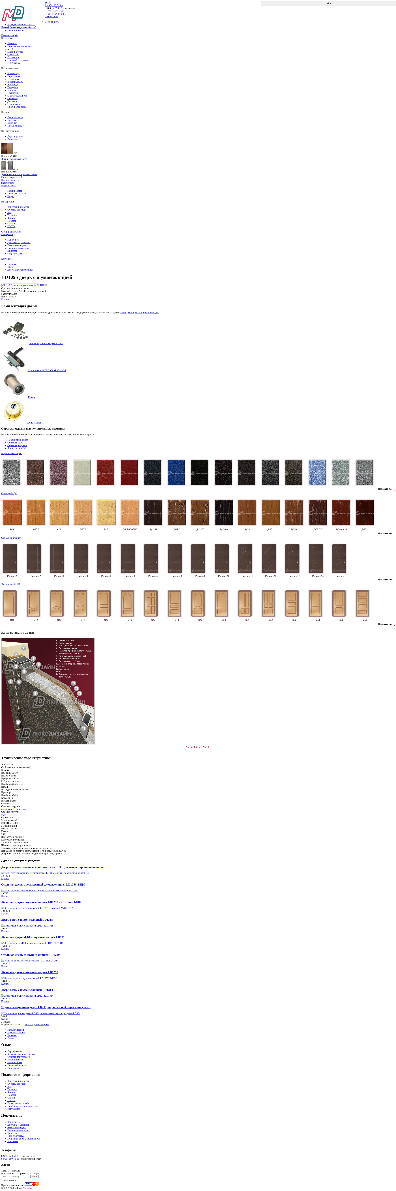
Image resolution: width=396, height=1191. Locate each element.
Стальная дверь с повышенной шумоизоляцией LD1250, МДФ (43, 884)
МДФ (10, 49)
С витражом (13, 63)
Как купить (7, 234)
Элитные (12, 123)
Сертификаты (14, 1051)
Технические (14, 104)
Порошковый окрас (17, 440)
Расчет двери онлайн (18, 1103)
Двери (10, 267)
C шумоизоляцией (17, 95)
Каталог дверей (9, 35)
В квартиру (13, 73)
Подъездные (13, 76)
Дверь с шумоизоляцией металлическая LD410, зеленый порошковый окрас (52, 867)
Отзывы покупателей (18, 1057)
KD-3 (206, 746)
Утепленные (14, 93)
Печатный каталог (17, 193)
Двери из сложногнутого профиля (19, 174)
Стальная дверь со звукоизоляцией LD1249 (30, 954)
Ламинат (12, 43)
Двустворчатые (15, 136)
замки (123, 312)
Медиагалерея (8, 185)
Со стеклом (13, 57)
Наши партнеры (15, 30)
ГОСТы (11, 226)
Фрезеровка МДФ (16, 448)
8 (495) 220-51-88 (10, 1156)
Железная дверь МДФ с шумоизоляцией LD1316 (33, 937)
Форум (11, 218)
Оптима (11, 120)
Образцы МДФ (15, 442)
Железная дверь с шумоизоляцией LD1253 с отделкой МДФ (41, 902)
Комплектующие (16, 1032)
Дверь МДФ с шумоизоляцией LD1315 (27, 919)
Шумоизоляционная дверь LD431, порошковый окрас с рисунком (45, 1007)
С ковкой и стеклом (17, 60)
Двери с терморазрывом (14, 159)
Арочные (12, 139)
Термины (12, 215)
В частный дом (15, 81)
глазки (138, 312)
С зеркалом (13, 54)
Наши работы (14, 190)
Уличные (12, 90)
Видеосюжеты (15, 1068)
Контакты (6, 259)
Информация (8, 201)
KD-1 (189, 746)
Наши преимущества (18, 248)
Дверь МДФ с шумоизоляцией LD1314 (27, 989)
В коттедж (12, 84)
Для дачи (12, 101)
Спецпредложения (11, 231)
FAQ (9, 212)
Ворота (11, 1038)
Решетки (12, 1035)
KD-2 (197, 746)
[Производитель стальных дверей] (23, 11)
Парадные (12, 87)
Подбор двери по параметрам (23, 1106)
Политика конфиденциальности (24, 1138)
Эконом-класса (15, 117)
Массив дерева (15, 51)
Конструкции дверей (18, 207)
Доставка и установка (18, 242)
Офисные (12, 98)
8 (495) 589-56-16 (10, 1158)
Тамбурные (13, 79)
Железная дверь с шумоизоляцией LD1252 (29, 972)
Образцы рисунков (17, 445)
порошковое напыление (13, 809)
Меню (48, 2)
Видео (10, 196)
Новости (12, 220)
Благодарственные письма (21, 1054)
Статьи (11, 223)
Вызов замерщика (16, 245)
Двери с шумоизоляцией (20, 269)
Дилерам (12, 250)
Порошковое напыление (20, 46)
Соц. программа (15, 253)
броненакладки (151, 312)
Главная (11, 264)
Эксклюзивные (15, 125)
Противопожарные (17, 106)
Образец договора (16, 209)
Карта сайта (13, 1108)
